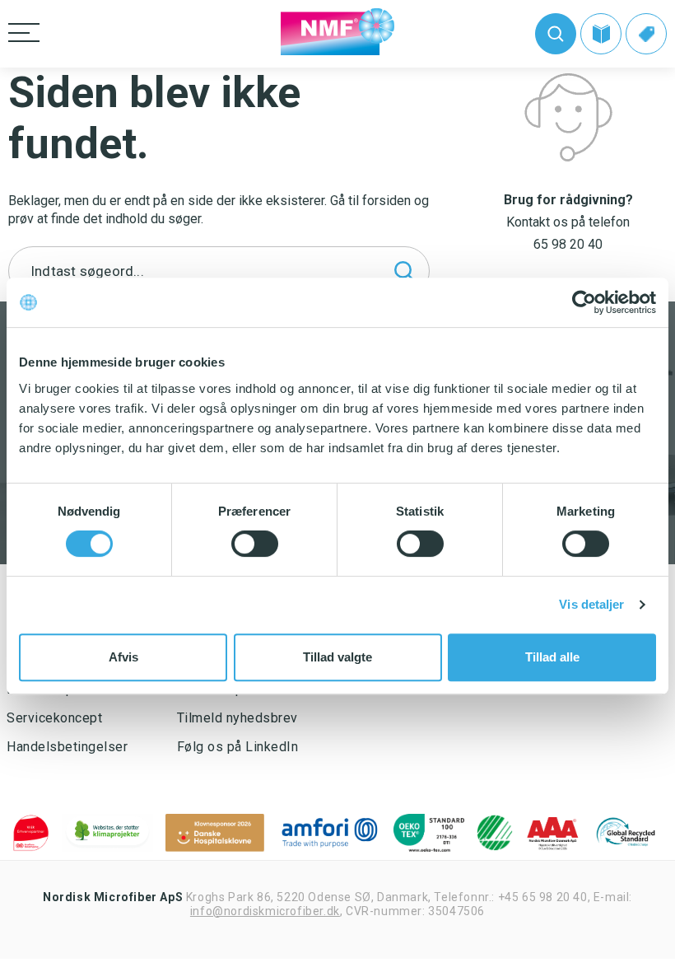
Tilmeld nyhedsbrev (237, 718)
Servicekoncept (54, 718)
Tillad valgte (337, 657)
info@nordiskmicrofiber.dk (265, 911)
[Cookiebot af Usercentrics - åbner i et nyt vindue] (584, 302)
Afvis (123, 657)
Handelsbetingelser (67, 747)
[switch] (254, 543)
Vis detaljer (591, 604)
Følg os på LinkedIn (238, 747)
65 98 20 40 (568, 244)
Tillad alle (552, 657)
